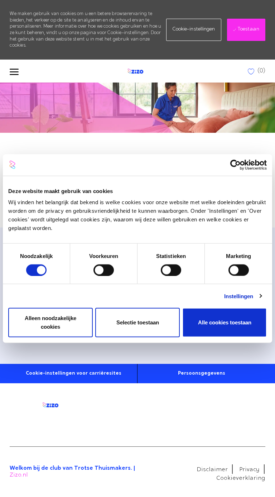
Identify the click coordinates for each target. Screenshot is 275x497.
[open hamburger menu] (14, 71)
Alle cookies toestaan (224, 322)
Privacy (249, 470)
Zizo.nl (19, 475)
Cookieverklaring (240, 478)
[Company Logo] (135, 71)
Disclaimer (212, 470)
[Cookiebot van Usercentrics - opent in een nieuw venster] (235, 164)
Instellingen (238, 296)
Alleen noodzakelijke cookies (50, 322)
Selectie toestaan (137, 322)
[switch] (103, 270)
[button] (193, 30)
